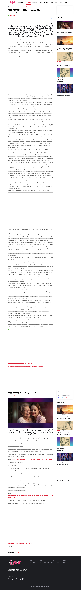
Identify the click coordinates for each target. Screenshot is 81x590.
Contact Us (64, 560)
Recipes (52, 2)
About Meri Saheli (43, 560)
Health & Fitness (34, 2)
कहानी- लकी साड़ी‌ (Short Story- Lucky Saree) (64, 33)
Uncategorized (24, 6)
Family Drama (13, 6)
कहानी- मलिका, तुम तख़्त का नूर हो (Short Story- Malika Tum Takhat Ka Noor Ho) (64, 65)
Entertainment (20, 2)
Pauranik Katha (59, 45)
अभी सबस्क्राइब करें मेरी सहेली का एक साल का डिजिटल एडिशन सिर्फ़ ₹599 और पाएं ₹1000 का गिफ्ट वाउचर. (25, 366)
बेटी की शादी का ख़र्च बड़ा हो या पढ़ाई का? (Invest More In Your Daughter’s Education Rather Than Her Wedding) (32, 459)
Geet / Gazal (59, 93)
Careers (52, 560)
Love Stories (59, 77)
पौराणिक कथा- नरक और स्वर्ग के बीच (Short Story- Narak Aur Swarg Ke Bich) (65, 49)
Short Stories (28, 2)
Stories (63, 562)
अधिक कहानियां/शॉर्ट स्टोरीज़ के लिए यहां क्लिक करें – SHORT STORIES (20, 363)
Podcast (66, 2)
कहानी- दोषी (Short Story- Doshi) (63, 480)
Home (30, 560)
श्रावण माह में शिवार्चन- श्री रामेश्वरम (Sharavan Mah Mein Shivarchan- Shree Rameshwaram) (64, 96)
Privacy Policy (32, 562)
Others (61, 2)
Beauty (56, 2)
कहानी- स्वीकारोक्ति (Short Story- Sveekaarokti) (63, 80)
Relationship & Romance (44, 2)
